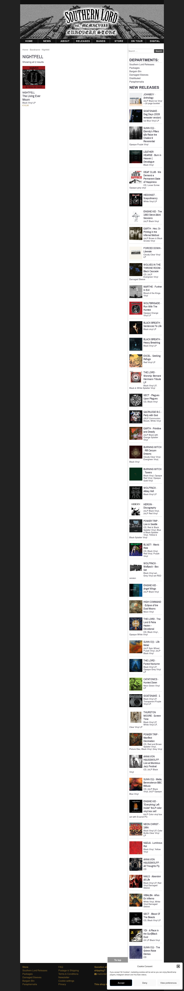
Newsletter (63, 977)
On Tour (137, 41)
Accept (121, 982)
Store (119, 41)
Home (29, 41)
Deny (144, 982)
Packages (134, 67)
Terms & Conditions (68, 973)
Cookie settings (66, 980)
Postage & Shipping (68, 970)
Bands (101, 41)
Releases (83, 41)
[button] (178, 966)
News (47, 41)
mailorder (102, 973)
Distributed (134, 78)
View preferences (168, 982)
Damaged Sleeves (138, 74)
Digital (155, 41)
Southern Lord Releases (141, 64)
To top (117, 960)
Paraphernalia (136, 81)
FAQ (60, 967)
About (65, 41)
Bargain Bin (135, 71)
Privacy (62, 984)
